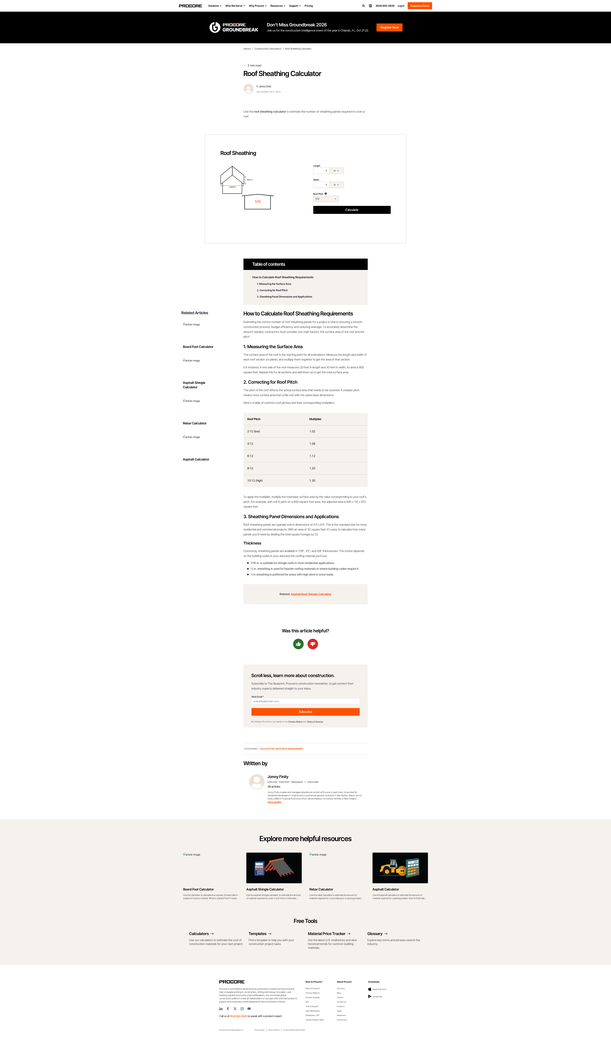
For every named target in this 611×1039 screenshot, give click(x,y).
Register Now (389, 27)
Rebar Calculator (195, 423)
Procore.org (342, 1020)
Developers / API (312, 1015)
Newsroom (341, 1015)
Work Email (257, 696)
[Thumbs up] (298, 644)
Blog (339, 993)
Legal (339, 1011)
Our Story (341, 988)
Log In (401, 5)
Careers (340, 997)
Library (247, 48)
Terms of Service (315, 721)
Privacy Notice (295, 721)
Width (324, 182)
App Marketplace (313, 1011)
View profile (274, 802)
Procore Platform (313, 993)
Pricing (309, 5)
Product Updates (313, 997)
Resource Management (290, 748)
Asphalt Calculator (196, 459)
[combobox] (336, 171)
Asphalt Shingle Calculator (194, 385)
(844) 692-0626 (385, 5)
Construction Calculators (268, 48)
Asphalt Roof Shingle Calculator (311, 594)
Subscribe (305, 711)
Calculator (267, 748)
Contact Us (341, 1002)
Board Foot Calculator (198, 347)
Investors (341, 1006)
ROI (307, 1002)
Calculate (351, 209)
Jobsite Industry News (315, 1020)
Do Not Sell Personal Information (294, 1030)
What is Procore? (313, 988)
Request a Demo (420, 5)
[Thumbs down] (312, 644)
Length (324, 168)
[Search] (363, 6)
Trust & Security (312, 1006)
